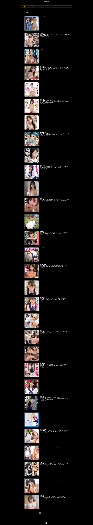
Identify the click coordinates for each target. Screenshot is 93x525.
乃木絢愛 (41, 365)
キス (60, 67)
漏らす (46, 102)
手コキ (47, 134)
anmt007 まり (42, 49)
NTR (45, 34)
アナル (45, 133)
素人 (67, 68)
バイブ (63, 447)
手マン (46, 167)
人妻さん (66, 34)
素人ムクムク (57, 167)
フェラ (48, 68)
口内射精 (42, 200)
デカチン (54, 34)
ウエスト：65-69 (61, 414)
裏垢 (65, 365)
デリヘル (45, 398)
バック (56, 133)
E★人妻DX (45, 430)
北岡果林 (64, 480)
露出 (52, 102)
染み (61, 68)
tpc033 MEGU (42, 115)
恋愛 (63, 101)
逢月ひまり (54, 464)
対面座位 (42, 464)
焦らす (52, 200)
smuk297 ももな (42, 165)
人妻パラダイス (46, 497)
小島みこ (43, 134)
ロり (52, 68)
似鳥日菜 (51, 431)
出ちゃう (46, 365)
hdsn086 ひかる (42, 33)
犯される (65, 68)
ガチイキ (58, 67)
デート (65, 100)
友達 (41, 266)
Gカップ (46, 166)
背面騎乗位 (53, 134)
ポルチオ (65, 364)
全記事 (40, 6)
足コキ (62, 299)
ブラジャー (55, 101)
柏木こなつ (41, 102)
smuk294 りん (42, 297)
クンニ (51, 166)
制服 (67, 166)
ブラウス (64, 298)
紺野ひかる (41, 35)
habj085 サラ (42, 82)
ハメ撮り (53, 480)
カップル (51, 463)
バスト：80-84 (58, 199)
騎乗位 (61, 134)
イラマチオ (49, 199)
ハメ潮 (47, 398)
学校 (46, 299)
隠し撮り (58, 464)
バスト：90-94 (65, 381)
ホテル (50, 68)
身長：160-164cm (63, 200)
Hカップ (49, 430)
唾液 (45, 233)
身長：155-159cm (49, 102)
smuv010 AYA (42, 363)
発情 (49, 167)
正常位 (49, 134)
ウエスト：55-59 (48, 34)
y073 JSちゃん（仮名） (44, 148)
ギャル (54, 364)
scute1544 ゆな (42, 16)
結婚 (52, 266)
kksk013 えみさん (43, 264)
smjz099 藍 (41, 198)
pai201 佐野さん (42, 66)
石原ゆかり (57, 497)
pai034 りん (42, 478)
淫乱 (51, 266)
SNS (45, 100)
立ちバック (52, 167)
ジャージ (60, 100)
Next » (52, 513)
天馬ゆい (61, 331)
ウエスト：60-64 (55, 232)
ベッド (64, 166)
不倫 (67, 199)
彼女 (54, 68)
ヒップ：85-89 (62, 34)
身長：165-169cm (46, 35)
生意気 (54, 200)
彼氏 (62, 101)
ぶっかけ (47, 381)
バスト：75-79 (53, 133)
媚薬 (50, 365)
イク (48, 67)
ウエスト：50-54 (50, 364)
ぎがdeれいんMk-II (46, 232)
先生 (57, 101)
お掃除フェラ (46, 67)
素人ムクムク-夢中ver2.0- (60, 365)
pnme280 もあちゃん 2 (44, 412)
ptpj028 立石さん (43, 247)
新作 (32, 6)
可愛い (59, 101)
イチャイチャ (46, 298)
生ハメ (51, 134)
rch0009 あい (42, 462)
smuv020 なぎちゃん (43, 379)
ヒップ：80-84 (62, 364)
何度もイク (43, 365)
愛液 (56, 68)
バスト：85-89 (58, 34)
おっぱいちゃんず (48, 100)
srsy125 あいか (42, 280)
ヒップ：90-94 (60, 265)
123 (49, 513)
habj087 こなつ (42, 99)
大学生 (66, 480)
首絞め (50, 399)
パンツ (42, 68)
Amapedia (46, 1)
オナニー (52, 34)
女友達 (61, 398)
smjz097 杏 (41, 346)
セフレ (52, 265)
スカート (63, 100)
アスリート (52, 414)
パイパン (58, 166)
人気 (24, 6)
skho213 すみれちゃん (44, 214)
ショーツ (65, 397)
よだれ (48, 496)
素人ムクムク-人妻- (58, 200)
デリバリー (41, 398)
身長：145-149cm (46, 69)
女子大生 (47, 233)
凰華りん (43, 299)
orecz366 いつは (42, 313)
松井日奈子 (58, 68)
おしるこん (45, 397)
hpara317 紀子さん (43, 495)
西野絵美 (54, 266)
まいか (54, 397)
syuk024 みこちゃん (43, 132)
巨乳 (44, 464)
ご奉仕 (52, 100)
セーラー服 (60, 381)
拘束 (49, 299)
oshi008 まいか (42, 396)
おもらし (45, 364)
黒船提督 (62, 464)
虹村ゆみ (54, 233)
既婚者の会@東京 (48, 266)
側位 (66, 463)
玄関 (41, 399)
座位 (45, 464)
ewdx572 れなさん (43, 445)
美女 (43, 69)
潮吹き (63, 68)
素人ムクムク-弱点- (43, 332)
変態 (53, 68)
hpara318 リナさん (43, 181)
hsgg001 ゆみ (42, 231)
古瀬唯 (44, 200)
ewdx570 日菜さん (43, 429)
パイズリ (44, 101)
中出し (67, 133)
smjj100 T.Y (42, 330)
